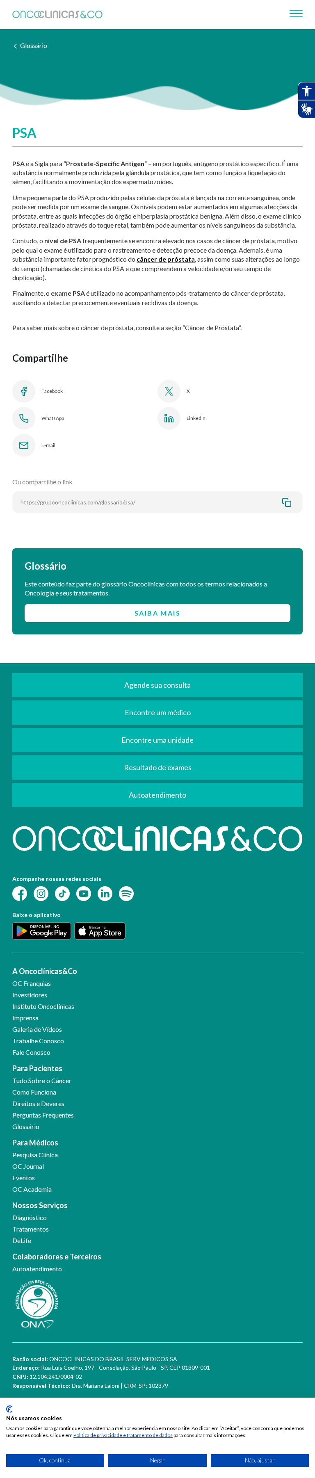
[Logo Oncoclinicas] (57, 14)
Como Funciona (34, 1092)
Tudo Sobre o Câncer (41, 1080)
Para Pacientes (37, 1068)
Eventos (23, 1177)
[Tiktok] (62, 892)
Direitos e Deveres (38, 1103)
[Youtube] (83, 892)
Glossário (33, 45)
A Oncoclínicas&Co (44, 971)
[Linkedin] (105, 892)
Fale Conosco (31, 1052)
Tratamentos (30, 1229)
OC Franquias (31, 983)
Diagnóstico (29, 1217)
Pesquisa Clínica (35, 1155)
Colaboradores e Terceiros (56, 1256)
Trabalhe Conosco (38, 1041)
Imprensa (25, 1018)
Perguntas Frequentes (43, 1115)
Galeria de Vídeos (37, 1029)
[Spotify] (126, 892)
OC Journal (28, 1166)
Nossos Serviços (40, 1205)
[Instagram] (41, 892)
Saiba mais (157, 613)
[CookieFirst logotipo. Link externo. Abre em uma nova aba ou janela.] (9, 1409)
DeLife (21, 1240)
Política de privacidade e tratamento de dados (123, 1435)
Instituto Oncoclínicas (43, 1006)
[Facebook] (19, 892)
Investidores (29, 995)
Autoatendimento (37, 1269)
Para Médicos (35, 1142)
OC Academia (32, 1189)
